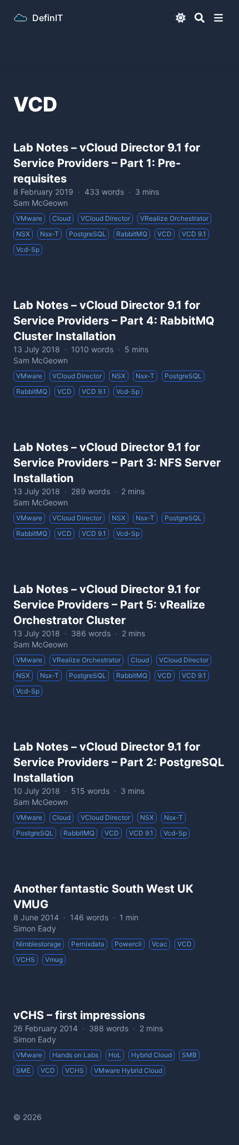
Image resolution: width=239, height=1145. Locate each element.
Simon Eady (34, 928)
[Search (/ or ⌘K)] (200, 18)
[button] (218, 18)
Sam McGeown (40, 202)
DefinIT (47, 17)
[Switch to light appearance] (181, 18)
